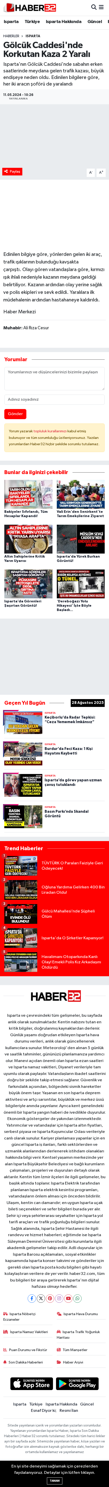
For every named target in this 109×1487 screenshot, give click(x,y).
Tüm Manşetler (75, 1350)
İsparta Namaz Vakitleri (29, 1332)
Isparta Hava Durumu (81, 1314)
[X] (41, 1298)
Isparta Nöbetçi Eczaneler (19, 1316)
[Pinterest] (50, 1298)
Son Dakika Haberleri (26, 1362)
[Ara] (94, 8)
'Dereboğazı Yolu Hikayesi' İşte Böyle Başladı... (74, 606)
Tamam (55, 1480)
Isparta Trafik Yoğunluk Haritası (78, 1334)
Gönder (15, 414)
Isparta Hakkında (63, 21)
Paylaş (15, 171)
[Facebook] (32, 1298)
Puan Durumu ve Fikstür (28, 1350)
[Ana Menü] (101, 8)
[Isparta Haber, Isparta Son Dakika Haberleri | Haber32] (29, 7)
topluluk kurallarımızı (50, 431)
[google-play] (77, 1384)
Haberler (11, 36)
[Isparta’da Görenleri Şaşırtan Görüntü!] (28, 584)
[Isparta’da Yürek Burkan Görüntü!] (81, 539)
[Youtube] (68, 1298)
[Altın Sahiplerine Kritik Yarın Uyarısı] (28, 539)
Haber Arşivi (73, 1362)
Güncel (94, 21)
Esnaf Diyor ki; (44, 1411)
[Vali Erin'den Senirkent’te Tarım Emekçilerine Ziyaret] (81, 494)
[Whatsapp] (77, 1298)
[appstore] (31, 1384)
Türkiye (32, 21)
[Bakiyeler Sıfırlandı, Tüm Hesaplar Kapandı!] (28, 494)
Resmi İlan (69, 1411)
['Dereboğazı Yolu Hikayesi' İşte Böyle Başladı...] (81, 584)
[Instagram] (59, 1298)
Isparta (11, 21)
